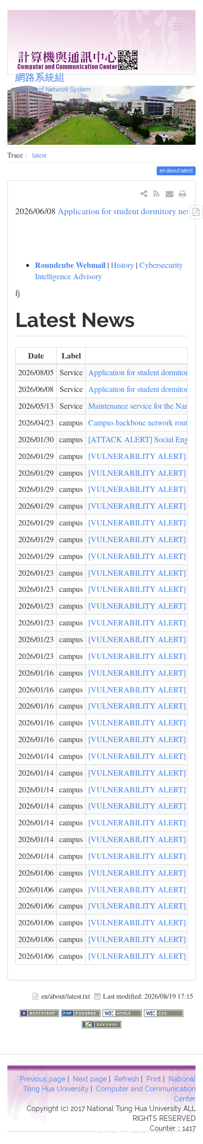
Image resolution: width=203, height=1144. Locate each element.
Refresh (126, 1079)
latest (39, 155)
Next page (90, 1079)
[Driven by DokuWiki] (101, 1023)
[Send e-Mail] (170, 193)
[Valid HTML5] (123, 1012)
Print (153, 1079)
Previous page (43, 1079)
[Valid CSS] (163, 1012)
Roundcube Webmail (70, 264)
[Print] (182, 193)
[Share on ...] (144, 193)
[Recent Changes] (156, 193)
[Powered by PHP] (81, 1012)
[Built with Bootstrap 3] (40, 1012)
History (122, 265)
